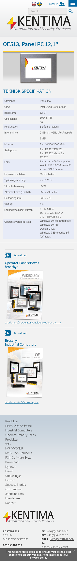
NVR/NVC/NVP (14, 448)
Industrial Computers (18, 430)
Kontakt (10, 503)
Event (9, 471)
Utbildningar (13, 476)
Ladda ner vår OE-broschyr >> (21, 402)
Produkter (11, 421)
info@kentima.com (62, 539)
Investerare (12, 498)
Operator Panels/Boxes (20, 435)
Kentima (39, 23)
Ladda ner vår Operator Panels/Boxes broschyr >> (33, 322)
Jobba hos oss (14, 494)
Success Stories (15, 485)
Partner (10, 480)
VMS (8, 444)
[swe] (39, 4)
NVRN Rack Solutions (18, 453)
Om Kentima (13, 489)
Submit (70, 11)
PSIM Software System (19, 457)
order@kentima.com (54, 547)
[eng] (34, 4)
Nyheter (10, 466)
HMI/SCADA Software (18, 426)
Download (12, 462)
